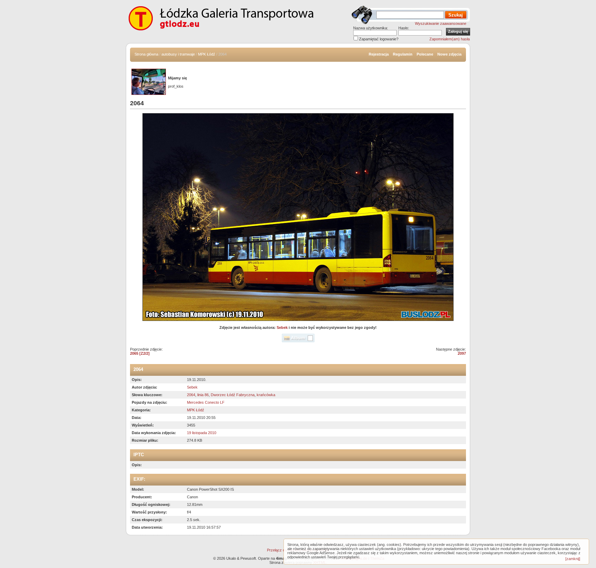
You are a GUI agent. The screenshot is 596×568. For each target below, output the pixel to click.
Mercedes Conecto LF (206, 402)
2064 (191, 395)
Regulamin (403, 54)
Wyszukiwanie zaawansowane (440, 23)
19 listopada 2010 (201, 433)
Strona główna (146, 54)
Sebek (282, 327)
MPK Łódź (206, 54)
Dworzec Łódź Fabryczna (233, 395)
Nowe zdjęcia (449, 54)
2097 (462, 353)
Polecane (425, 54)
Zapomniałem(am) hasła (449, 39)
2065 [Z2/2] (140, 353)
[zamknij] (572, 559)
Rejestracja (379, 54)
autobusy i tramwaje (178, 54)
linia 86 (203, 395)
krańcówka (266, 395)
